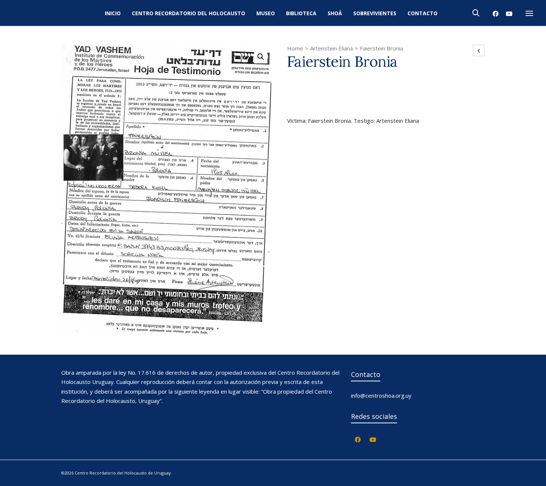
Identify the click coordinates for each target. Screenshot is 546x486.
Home (295, 48)
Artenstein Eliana (331, 48)
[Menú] (529, 14)
